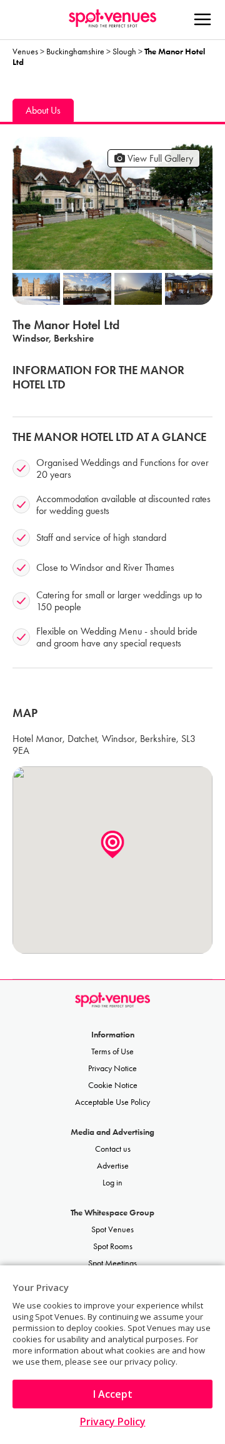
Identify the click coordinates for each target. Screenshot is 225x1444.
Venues (25, 51)
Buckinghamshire (75, 51)
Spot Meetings (112, 1263)
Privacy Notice (112, 1068)
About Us (43, 110)
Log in (112, 1182)
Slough (124, 51)
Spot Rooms (112, 1246)
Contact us (113, 1149)
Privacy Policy (113, 1421)
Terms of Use (112, 1051)
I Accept (112, 1394)
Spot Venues (112, 1229)
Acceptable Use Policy (112, 1102)
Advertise (113, 1165)
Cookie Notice (113, 1085)
